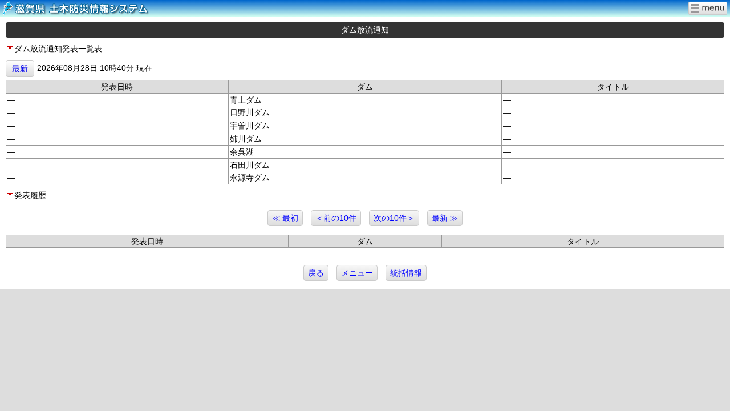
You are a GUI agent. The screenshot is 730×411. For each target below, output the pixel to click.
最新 (20, 68)
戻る (316, 272)
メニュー (357, 272)
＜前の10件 (335, 218)
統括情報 (406, 272)
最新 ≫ (445, 218)
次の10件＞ (394, 218)
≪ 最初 (285, 218)
